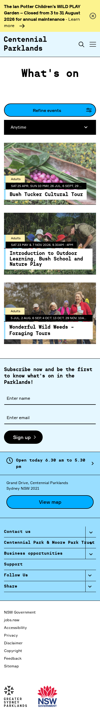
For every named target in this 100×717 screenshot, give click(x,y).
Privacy (11, 635)
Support (13, 564)
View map (50, 502)
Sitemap (11, 666)
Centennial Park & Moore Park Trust (49, 543)
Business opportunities (33, 553)
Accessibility (15, 627)
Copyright (13, 650)
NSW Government (20, 612)
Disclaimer (13, 643)
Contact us (17, 532)
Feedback (13, 658)
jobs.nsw (11, 620)
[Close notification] (93, 16)
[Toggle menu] (93, 44)
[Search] (81, 44)
